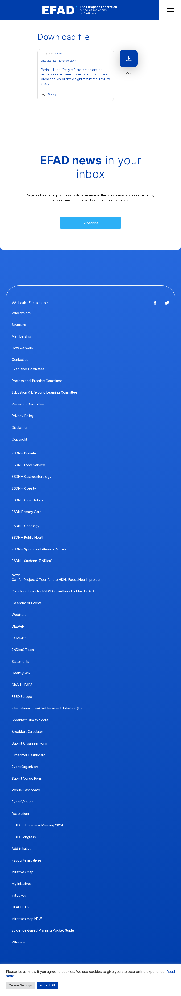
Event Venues (22, 802)
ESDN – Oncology (25, 526)
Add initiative (22, 848)
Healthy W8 (21, 673)
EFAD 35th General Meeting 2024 (37, 825)
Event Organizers (25, 767)
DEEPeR (18, 626)
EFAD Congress (24, 837)
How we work (22, 348)
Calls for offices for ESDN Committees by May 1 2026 (53, 591)
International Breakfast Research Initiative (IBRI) (48, 708)
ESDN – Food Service (28, 465)
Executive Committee (28, 369)
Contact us (20, 360)
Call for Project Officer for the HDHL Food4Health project (56, 580)
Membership (21, 336)
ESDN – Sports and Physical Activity (39, 549)
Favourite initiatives (26, 860)
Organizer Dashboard (28, 755)
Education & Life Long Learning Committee (44, 392)
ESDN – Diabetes (25, 453)
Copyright (19, 439)
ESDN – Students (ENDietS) (33, 561)
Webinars (19, 615)
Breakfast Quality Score (30, 720)
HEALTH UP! (21, 907)
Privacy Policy (23, 416)
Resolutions (21, 814)
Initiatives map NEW (27, 919)
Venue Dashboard (26, 790)
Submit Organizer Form (29, 743)
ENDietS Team (23, 650)
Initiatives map (22, 872)
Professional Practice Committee (37, 381)
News (16, 575)
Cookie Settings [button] (20, 985)
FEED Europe (22, 697)
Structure (19, 325)
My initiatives (22, 884)
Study (58, 53)
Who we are (21, 313)
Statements (20, 661)
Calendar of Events (26, 603)
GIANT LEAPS (22, 685)
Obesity (52, 94)
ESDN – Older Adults (27, 500)
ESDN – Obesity (24, 488)
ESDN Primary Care (26, 512)
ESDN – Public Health (28, 537)
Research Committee (28, 404)
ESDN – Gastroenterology (31, 477)
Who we (18, 942)
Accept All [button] (47, 985)
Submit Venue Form (27, 778)
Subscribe (91, 223)
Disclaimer (20, 427)
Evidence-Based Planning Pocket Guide (43, 930)
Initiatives (19, 895)
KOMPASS (20, 638)
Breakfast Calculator (27, 731)
